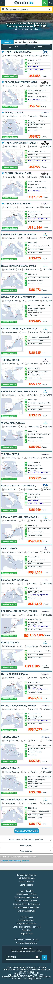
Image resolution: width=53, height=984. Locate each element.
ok (44, 957)
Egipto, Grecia (9, 548)
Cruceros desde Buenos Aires (26, 908)
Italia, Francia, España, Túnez (18, 266)
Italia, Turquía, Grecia (18, 52)
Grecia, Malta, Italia (13, 423)
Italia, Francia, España (18, 204)
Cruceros (5, 857)
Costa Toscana (26, 885)
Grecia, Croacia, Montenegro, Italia (20, 297)
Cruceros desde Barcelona (26, 897)
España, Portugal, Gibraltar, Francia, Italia (20, 391)
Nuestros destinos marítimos (23, 857)
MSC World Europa (27, 878)
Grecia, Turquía (14, 113)
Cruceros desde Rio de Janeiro (26, 904)
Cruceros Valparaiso (26, 911)
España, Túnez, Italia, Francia (18, 234)
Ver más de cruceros (26, 831)
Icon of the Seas (26, 881)
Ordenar (40, 47)
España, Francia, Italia (18, 173)
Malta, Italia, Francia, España (18, 706)
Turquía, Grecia (10, 360)
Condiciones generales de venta (26, 927)
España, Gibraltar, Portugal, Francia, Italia (20, 329)
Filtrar (15, 47)
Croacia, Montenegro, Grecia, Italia (22, 82)
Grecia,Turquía (10, 643)
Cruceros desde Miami (26, 894)
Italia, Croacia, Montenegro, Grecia (22, 143)
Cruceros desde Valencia (26, 901)
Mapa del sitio (27, 934)
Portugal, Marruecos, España (19, 611)
